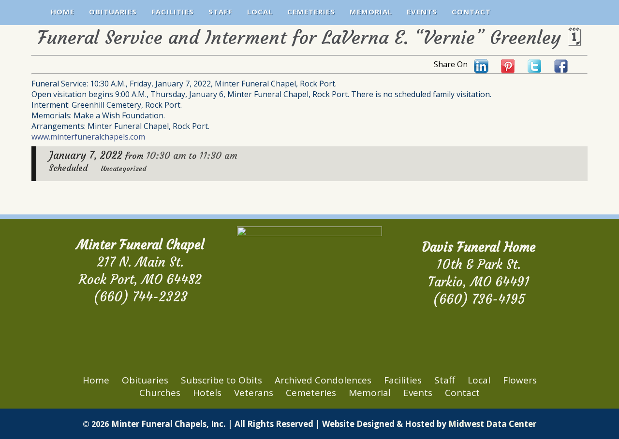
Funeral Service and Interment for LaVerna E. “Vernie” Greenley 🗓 (309, 37)
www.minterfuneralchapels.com (88, 136)
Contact (471, 11)
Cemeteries (311, 11)
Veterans (253, 392)
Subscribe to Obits (221, 380)
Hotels (207, 392)
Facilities (172, 11)
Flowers (520, 380)
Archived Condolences (323, 380)
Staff (220, 11)
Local (260, 11)
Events (422, 11)
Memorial (371, 11)
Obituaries (113, 11)
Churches (159, 392)
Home (62, 11)
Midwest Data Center (492, 423)
